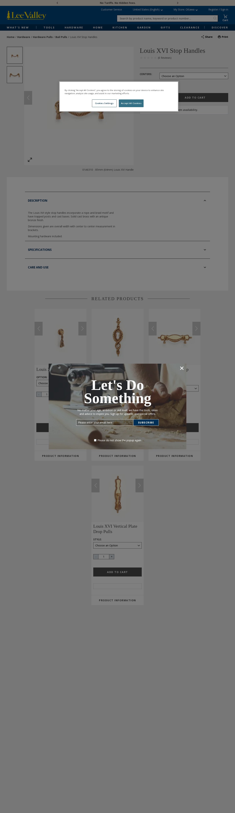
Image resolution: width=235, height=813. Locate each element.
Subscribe (146, 422)
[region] (118, 96)
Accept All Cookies (131, 103)
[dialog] (117, 406)
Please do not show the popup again (119, 440)
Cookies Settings (104, 103)
